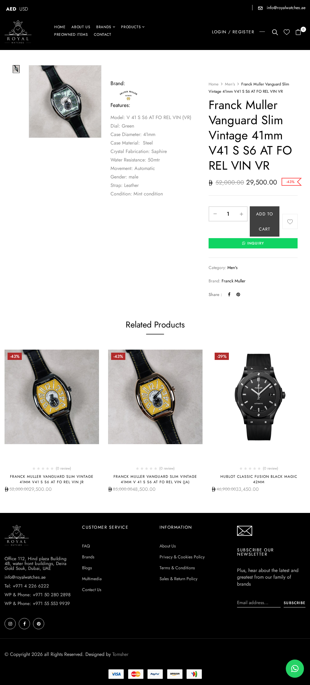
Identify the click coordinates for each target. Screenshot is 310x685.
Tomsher (120, 654)
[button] (300, 32)
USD (23, 8)
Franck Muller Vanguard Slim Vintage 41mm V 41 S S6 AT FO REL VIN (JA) (155, 479)
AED (11, 8)
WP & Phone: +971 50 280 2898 (38, 594)
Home (214, 84)
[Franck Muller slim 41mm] (16, 69)
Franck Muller (234, 281)
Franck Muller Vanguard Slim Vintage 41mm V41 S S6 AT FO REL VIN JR (52, 479)
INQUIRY (255, 243)
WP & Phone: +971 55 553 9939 (37, 603)
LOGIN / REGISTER (233, 32)
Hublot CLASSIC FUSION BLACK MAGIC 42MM (258, 479)
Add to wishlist (290, 221)
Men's (230, 84)
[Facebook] (229, 294)
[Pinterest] (238, 294)
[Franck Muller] (128, 92)
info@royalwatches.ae (285, 8)
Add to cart (264, 221)
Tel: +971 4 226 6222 (27, 586)
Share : (215, 294)
